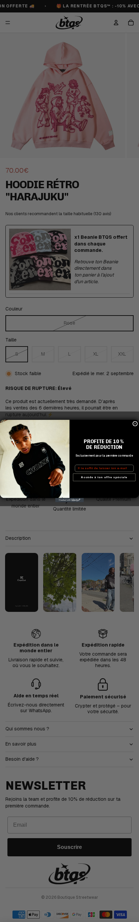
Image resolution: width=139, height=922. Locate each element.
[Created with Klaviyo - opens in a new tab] (69, 500)
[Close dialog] (135, 424)
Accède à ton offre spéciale (104, 477)
